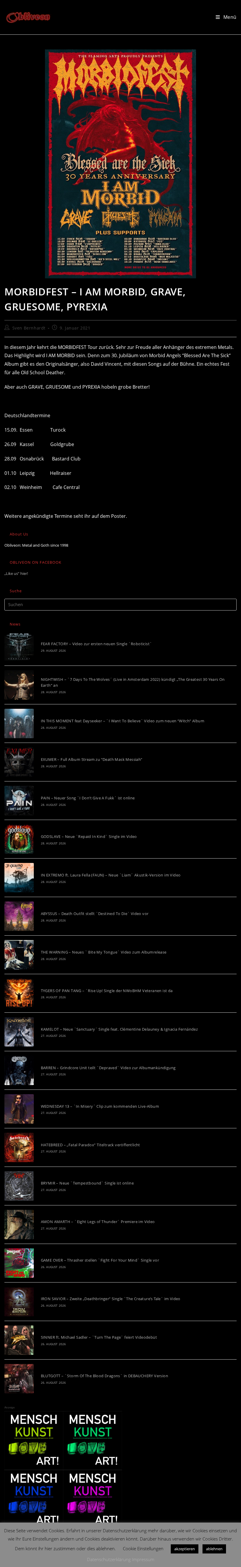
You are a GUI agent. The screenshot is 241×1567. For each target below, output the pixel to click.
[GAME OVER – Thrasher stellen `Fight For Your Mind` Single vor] (19, 1263)
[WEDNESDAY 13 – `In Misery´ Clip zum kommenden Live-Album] (19, 1109)
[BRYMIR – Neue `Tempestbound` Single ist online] (19, 1186)
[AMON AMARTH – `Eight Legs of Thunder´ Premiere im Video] (19, 1224)
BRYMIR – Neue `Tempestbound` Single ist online (87, 1183)
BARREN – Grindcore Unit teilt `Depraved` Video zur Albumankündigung (108, 1067)
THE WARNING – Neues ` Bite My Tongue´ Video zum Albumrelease (104, 952)
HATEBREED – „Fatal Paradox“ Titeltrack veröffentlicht (90, 1144)
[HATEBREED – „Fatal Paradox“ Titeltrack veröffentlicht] (19, 1147)
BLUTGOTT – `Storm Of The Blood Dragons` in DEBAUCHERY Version (104, 1375)
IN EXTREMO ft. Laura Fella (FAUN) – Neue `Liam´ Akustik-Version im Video (111, 875)
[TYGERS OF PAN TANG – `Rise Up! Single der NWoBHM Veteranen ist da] (19, 993)
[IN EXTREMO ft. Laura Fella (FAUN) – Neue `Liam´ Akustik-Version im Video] (19, 877)
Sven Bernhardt (29, 328)
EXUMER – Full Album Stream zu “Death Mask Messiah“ (92, 759)
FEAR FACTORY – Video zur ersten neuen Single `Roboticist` (96, 643)
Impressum (143, 1559)
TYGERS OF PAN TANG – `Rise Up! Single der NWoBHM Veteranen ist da (107, 990)
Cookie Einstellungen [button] (143, 1548)
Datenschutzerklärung (109, 1559)
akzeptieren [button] (184, 1548)
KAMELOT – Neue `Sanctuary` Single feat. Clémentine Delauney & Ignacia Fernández (119, 1029)
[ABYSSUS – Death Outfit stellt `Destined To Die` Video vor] (19, 916)
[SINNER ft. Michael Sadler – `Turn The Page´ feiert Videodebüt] (19, 1340)
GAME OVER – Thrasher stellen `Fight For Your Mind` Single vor (100, 1260)
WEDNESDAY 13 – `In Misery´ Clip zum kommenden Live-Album (100, 1106)
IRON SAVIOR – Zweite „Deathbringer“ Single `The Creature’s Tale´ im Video (110, 1298)
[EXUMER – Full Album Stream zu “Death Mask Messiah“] (19, 762)
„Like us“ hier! (16, 573)
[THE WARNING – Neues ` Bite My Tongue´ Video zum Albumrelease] (19, 954)
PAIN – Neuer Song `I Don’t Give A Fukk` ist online (88, 798)
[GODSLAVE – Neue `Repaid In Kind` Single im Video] (19, 839)
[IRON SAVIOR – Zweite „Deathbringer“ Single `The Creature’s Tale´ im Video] (19, 1301)
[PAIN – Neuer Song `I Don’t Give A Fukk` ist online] (19, 800)
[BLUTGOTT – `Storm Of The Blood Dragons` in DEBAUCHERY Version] (19, 1378)
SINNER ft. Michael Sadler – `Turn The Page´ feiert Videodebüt (99, 1337)
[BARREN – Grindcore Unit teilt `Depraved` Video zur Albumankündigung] (19, 1070)
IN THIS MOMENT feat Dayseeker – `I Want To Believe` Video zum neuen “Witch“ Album (122, 720)
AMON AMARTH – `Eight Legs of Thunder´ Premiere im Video (98, 1221)
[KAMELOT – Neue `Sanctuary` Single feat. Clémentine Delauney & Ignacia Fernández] (19, 1032)
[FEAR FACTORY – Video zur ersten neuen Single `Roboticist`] (19, 646)
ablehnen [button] (214, 1548)
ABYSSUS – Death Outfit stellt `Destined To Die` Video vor (95, 913)
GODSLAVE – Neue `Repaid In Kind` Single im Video (89, 836)
